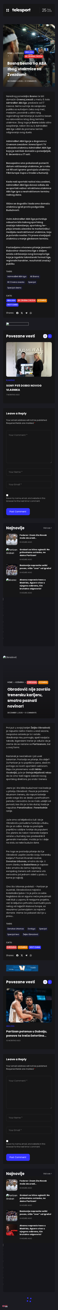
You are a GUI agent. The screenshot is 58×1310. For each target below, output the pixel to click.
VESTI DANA (12, 304)
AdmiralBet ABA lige (16, 102)
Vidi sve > (47, 528)
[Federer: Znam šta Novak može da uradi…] (11, 539)
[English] (3, 1305)
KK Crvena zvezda (33, 56)
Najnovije (15, 528)
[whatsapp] (31, 313)
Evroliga (32, 682)
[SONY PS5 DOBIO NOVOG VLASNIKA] (29, 359)
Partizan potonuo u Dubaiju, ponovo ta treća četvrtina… (26, 1033)
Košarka (19, 53)
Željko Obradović (30, 934)
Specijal (32, 282)
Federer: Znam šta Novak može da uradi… (33, 536)
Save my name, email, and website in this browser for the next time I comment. (25, 499)
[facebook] (17, 313)
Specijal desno (14, 288)
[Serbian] (6, 1305)
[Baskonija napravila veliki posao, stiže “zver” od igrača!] (11, 569)
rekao (48, 772)
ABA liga (29, 52)
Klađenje (10, 380)
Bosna (35, 122)
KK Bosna (34, 276)
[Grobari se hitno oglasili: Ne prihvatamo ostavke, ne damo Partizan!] (11, 553)
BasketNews (30, 864)
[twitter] (22, 313)
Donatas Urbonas (15, 929)
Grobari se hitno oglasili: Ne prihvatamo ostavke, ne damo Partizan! (35, 552)
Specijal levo (13, 934)
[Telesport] (21, 10)
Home (10, 53)
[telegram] (26, 313)
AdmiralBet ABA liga (16, 276)
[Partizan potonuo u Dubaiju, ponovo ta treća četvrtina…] (29, 1005)
